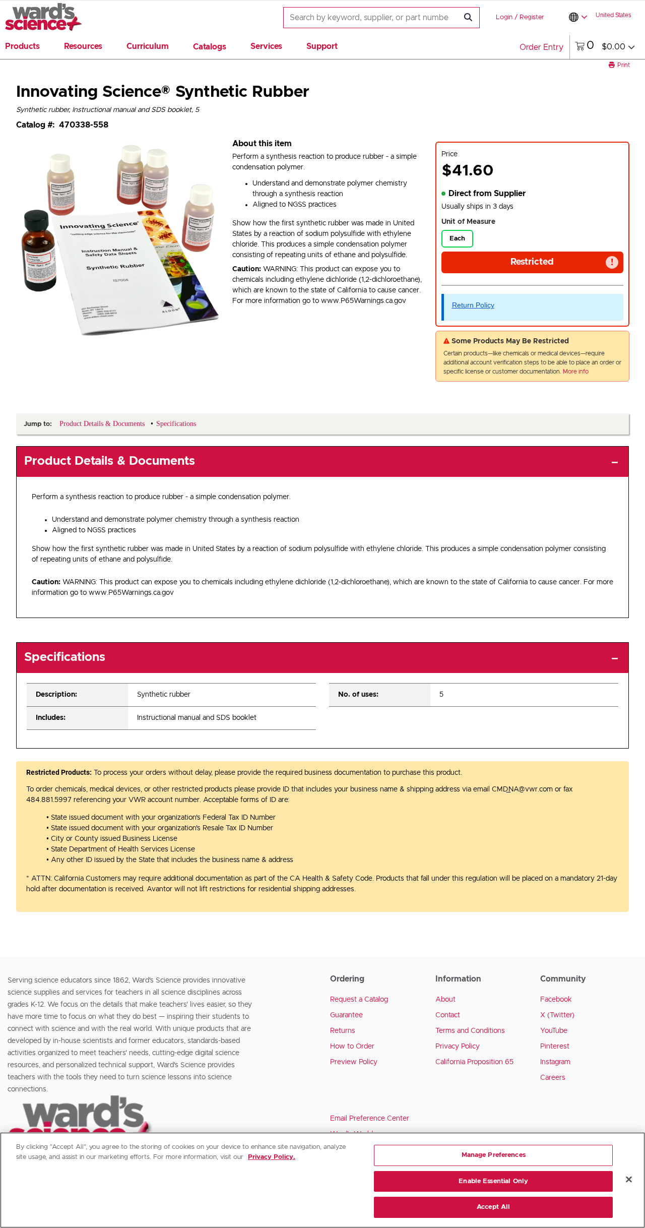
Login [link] (504, 17)
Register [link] (532, 17)
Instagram (555, 1062)
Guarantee (346, 1015)
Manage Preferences (494, 1155)
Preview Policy (353, 1062)
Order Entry (541, 47)
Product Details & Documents (109, 461)
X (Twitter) (557, 1015)
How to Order (352, 1046)
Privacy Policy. (271, 1157)
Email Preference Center (369, 1118)
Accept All (493, 1207)
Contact (447, 1015)
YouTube (553, 1030)
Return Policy (473, 305)
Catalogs (209, 47)
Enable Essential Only (493, 1181)
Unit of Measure (468, 221)
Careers (552, 1077)
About (445, 999)
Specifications (64, 657)
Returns (342, 1030)
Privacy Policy (457, 1046)
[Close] (629, 1180)
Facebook (556, 999)
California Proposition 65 (474, 1062)
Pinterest (554, 1046)
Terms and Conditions (470, 1030)
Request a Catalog (359, 999)
